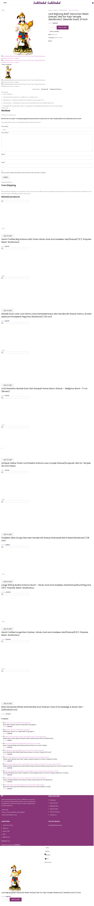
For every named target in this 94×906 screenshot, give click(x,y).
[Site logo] (40, 2)
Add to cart (62, 27)
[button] (7, 236)
